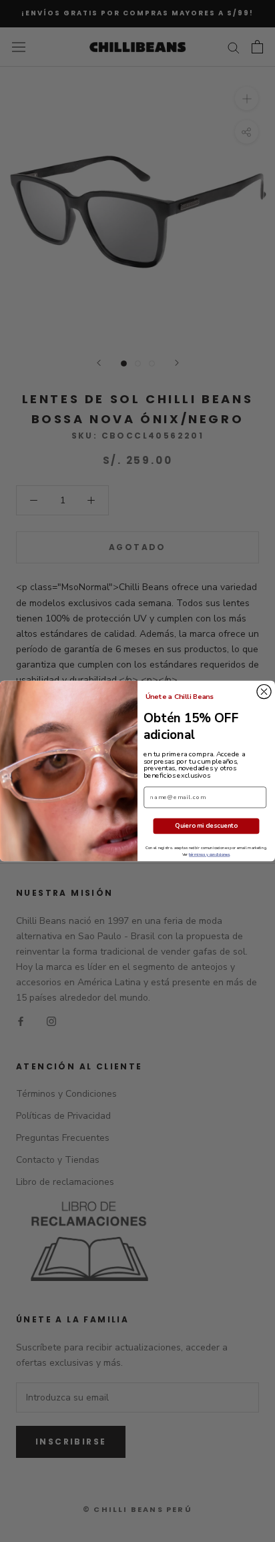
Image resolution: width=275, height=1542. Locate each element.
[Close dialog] (264, 692)
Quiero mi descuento (206, 826)
